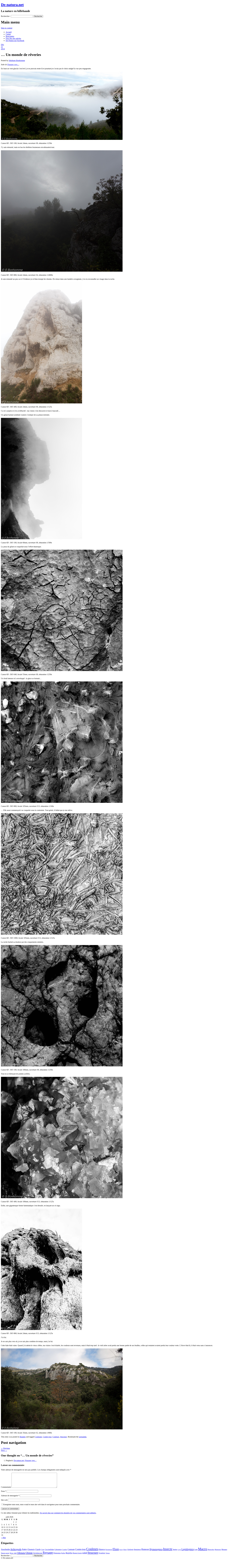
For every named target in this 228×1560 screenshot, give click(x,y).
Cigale (38, 1549)
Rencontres (10, 36)
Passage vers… (13, 65)
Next (4, 1450)
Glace (125, 1549)
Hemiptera (137, 1549)
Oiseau (29, 1552)
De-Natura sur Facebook (15, 41)
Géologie (130, 1549)
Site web (4, 1500)
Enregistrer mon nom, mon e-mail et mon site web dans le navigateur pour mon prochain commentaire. (41, 1504)
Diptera (102, 1549)
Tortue (108, 1553)
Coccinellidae (49, 1549)
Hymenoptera (156, 1549)
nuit (15, 1553)
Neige (12, 1553)
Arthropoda (15, 1549)
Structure (63, 1437)
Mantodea (211, 1549)
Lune (196, 1549)
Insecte (167, 1549)
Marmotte (218, 1549)
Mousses (224, 1549)
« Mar (3, 1538)
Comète (64, 1549)
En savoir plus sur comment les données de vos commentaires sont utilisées (68, 1513)
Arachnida (5, 1549)
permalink (82, 1437)
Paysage (48, 1552)
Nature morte (5, 1553)
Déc (2, 45)
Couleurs (55, 1437)
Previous (5, 1448)
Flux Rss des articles (13, 38)
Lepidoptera (187, 1549)
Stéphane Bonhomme (17, 60)
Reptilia (69, 1553)
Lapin (179, 1549)
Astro (24, 1549)
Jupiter (175, 1549)
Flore (116, 1549)
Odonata (21, 1552)
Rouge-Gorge (77, 1553)
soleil (84, 1553)
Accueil (9, 32)
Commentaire (6, 1487)
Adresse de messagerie (10, 1496)
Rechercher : (5, 16)
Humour (145, 1549)
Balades (23, 1437)
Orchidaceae (37, 1553)
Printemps (57, 1553)
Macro (202, 1549)
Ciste (42, 1549)
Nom (3, 1491)
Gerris (121, 1549)
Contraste (38, 1437)
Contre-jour (47, 1437)
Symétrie (102, 1553)
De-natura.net (12, 4)
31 (2, 47)
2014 (3, 49)
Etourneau (108, 1549)
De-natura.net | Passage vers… (25, 1461)
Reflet (63, 1553)
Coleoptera (58, 1549)
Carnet (8, 34)
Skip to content (6, 28)
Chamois (31, 1549)
